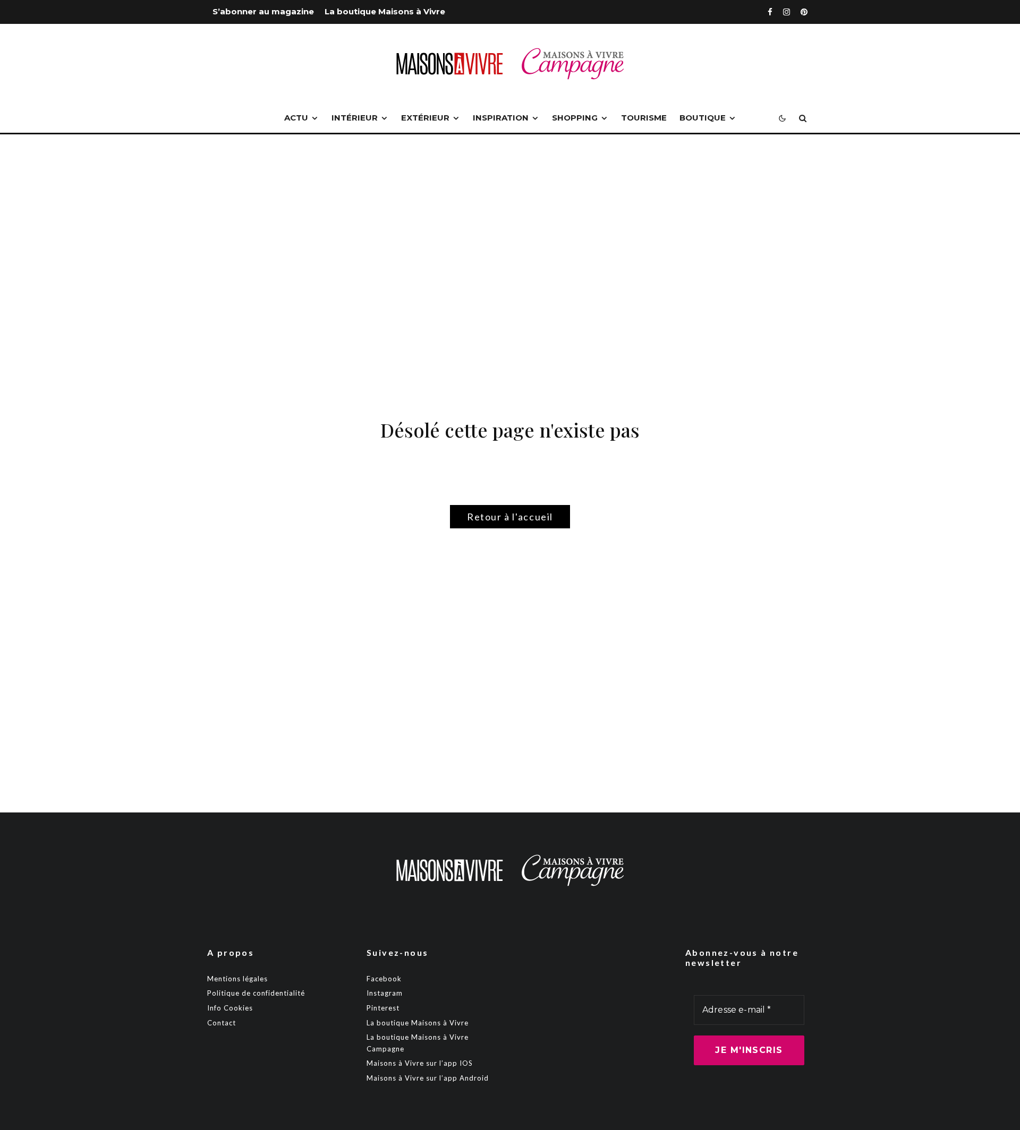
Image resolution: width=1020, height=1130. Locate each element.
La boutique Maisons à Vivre (385, 11)
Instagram (385, 993)
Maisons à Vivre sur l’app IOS (420, 1063)
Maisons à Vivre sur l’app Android (428, 1078)
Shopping (575, 118)
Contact (221, 1022)
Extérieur (425, 118)
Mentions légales (237, 978)
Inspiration (501, 118)
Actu (296, 118)
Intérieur (355, 118)
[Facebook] (770, 12)
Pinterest (383, 1008)
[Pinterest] (804, 12)
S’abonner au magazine (263, 11)
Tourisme (644, 118)
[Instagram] (786, 12)
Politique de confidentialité (256, 993)
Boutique (702, 118)
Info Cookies (230, 1008)
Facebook (384, 978)
